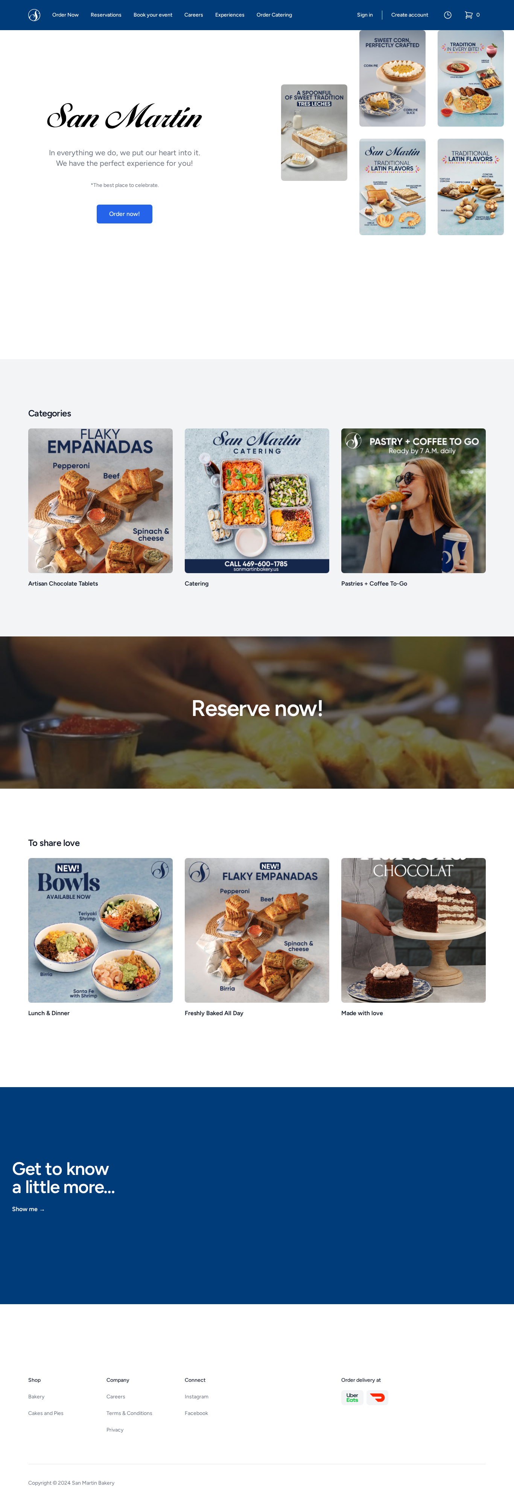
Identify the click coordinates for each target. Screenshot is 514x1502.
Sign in (365, 15)
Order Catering (274, 15)
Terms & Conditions (129, 1413)
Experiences (230, 15)
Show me (28, 1209)
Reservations (106, 15)
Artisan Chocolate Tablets (63, 583)
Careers (193, 15)
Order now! (124, 213)
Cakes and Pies (46, 1413)
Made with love (362, 1013)
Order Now (65, 15)
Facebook (196, 1413)
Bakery (36, 1396)
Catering (197, 583)
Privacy (114, 1430)
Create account (409, 15)
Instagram (196, 1396)
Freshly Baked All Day (214, 1013)
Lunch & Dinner (49, 1013)
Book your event (153, 15)
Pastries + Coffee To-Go (374, 583)
